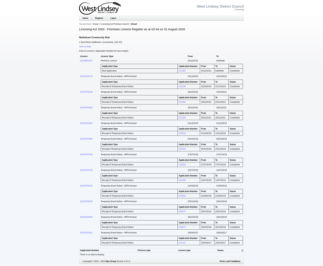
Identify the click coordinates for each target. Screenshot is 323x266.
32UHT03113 (86, 233)
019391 (182, 196)
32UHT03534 (86, 217)
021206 (182, 118)
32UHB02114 (86, 61)
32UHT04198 (86, 92)
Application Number (89, 250)
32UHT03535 (86, 201)
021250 (182, 102)
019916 (182, 133)
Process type (144, 250)
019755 (182, 149)
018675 (182, 211)
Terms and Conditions (230, 261)
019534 (182, 164)
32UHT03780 (86, 154)
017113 (182, 243)
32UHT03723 (86, 170)
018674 (182, 227)
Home (85, 18)
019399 (182, 180)
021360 (182, 71)
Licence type (184, 250)
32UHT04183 (86, 107)
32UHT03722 (86, 186)
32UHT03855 (86, 139)
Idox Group (111, 261)
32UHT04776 (86, 76)
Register (99, 18)
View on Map (85, 46)
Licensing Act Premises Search (115, 24)
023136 (182, 86)
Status (220, 250)
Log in (113, 18)
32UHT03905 (86, 123)
